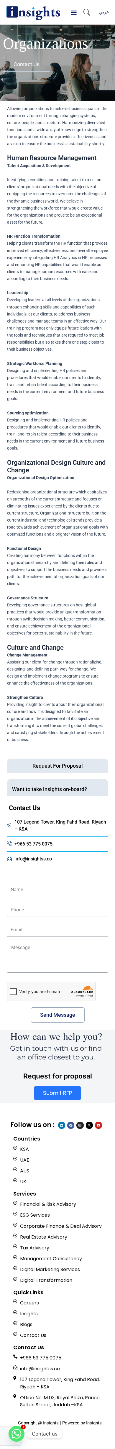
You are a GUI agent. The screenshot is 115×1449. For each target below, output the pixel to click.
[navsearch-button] (86, 13)
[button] (73, 12)
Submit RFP (57, 1093)
